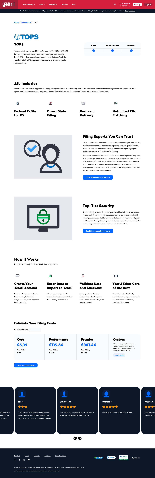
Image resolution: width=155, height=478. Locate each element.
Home (16, 22)
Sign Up (137, 4)
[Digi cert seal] (111, 458)
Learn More (119, 355)
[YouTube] (29, 460)
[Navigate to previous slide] (75, 438)
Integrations (53, 4)
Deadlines (64, 4)
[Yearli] (10, 4)
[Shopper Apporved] (136, 458)
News (73, 4)
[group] (35, 410)
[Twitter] (15, 460)
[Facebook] (19, 460)
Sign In (148, 4)
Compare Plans (130, 11)
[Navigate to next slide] (80, 438)
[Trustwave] (123, 458)
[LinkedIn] (24, 460)
